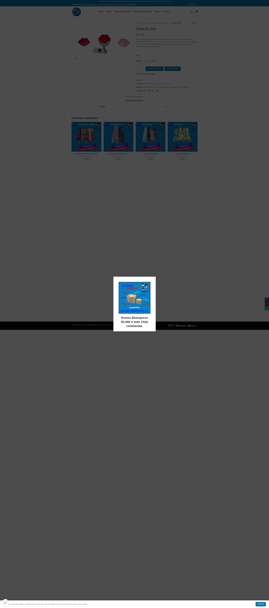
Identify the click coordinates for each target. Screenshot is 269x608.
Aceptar (261, 604)
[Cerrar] (154, 274)
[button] (5, 602)
